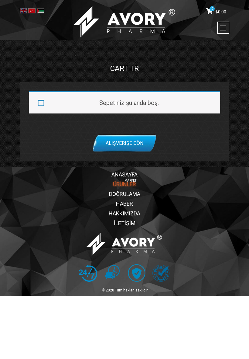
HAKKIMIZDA (124, 213)
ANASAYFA (124, 174)
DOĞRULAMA (124, 194)
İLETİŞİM (124, 223)
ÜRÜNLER (124, 184)
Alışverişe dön (124, 143)
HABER (124, 203)
